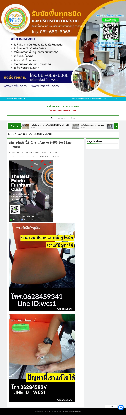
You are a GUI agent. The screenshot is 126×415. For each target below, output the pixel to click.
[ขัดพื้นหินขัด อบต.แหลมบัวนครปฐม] (51, 127)
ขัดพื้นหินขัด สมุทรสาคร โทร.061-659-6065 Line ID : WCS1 (26, 125)
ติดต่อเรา (73, 118)
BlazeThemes (77, 411)
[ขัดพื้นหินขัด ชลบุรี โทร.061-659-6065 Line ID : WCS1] (85, 127)
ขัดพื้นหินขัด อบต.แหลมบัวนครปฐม (97, 99)
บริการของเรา (62, 118)
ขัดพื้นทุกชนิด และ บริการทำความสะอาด (63, 106)
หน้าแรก (52, 118)
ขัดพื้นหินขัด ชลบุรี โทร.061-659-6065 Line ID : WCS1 (108, 125)
